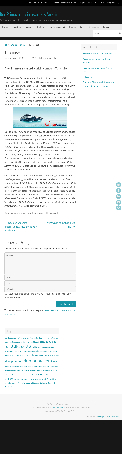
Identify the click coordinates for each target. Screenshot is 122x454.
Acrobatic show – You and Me (97, 53)
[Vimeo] (118, 207)
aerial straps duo (44, 347)
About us (38, 3)
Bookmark (53, 213)
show (54, 370)
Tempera (102, 416)
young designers (41, 383)
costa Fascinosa (17, 355)
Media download (68, 3)
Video (47, 3)
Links (90, 3)
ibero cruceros (33, 367)
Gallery (55, 3)
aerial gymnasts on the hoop (19, 342)
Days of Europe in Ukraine (45, 355)
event (12, 367)
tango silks (28, 375)
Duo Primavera (58, 407)
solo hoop (12, 375)
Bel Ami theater (16, 351)
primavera (12, 58)
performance (28, 371)
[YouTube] (118, 184)
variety (31, 379)
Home (28, 3)
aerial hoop (34, 342)
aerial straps (28, 346)
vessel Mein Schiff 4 (41, 379)
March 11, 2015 (29, 58)
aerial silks (12, 346)
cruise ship (30, 355)
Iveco (40, 367)
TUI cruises (88, 77)
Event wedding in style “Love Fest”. (60, 225)
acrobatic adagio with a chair (15, 338)
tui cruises (38, 213)
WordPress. (113, 416)
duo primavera (15, 213)
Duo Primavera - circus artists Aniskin (29, 15)
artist (52, 347)
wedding (53, 379)
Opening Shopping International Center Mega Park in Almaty (21, 227)
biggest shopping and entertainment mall (37, 351)
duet (57, 355)
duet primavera (14, 361)
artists (7, 351)
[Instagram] (118, 202)
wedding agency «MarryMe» (15, 383)
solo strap (20, 375)
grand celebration (20, 367)
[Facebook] (118, 190)
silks (6, 375)
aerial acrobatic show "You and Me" (40, 338)
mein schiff (27, 213)
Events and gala (18, 45)
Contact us (99, 3)
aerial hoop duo (47, 341)
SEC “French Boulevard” (42, 371)
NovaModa (19, 371)
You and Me (30, 383)
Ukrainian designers (21, 379)
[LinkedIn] (118, 196)
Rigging (82, 3)
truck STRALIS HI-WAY (40, 375)
